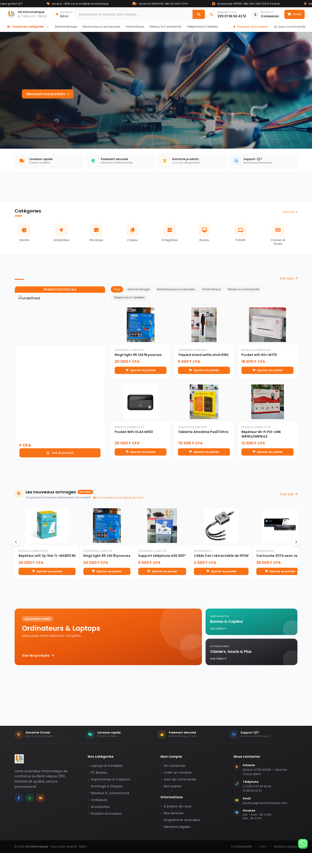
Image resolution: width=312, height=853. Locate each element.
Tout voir (288, 212)
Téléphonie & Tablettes (202, 27)
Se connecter (174, 765)
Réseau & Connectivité (165, 27)
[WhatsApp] (30, 798)
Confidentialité (241, 846)
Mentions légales (177, 826)
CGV (262, 846)
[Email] (41, 798)
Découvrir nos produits (45, 94)
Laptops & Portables (107, 765)
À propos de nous (177, 806)
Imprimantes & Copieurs (110, 779)
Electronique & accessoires (101, 27)
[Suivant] (296, 542)
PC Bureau (99, 772)
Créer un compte (178, 772)
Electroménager (66, 27)
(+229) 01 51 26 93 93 (257, 786)
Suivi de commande (180, 779)
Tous (117, 289)
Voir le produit (63, 453)
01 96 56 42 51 (252, 791)
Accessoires (100, 806)
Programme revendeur (182, 820)
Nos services (173, 813)
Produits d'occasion (252, 26)
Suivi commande (292, 26)
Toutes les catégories (28, 27)
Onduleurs (99, 800)
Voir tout (286, 278)
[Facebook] (19, 798)
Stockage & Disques (107, 786)
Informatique (135, 27)
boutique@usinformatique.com (265, 803)
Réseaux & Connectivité (110, 793)
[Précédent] (16, 542)
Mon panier (173, 786)
